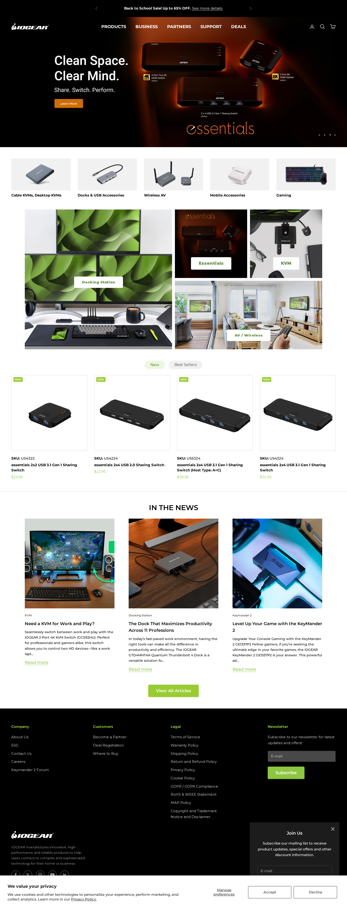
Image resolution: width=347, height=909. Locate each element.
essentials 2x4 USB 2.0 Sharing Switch (129, 465)
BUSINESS (146, 26)
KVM (28, 615)
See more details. (207, 8)
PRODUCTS (113, 26)
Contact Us (21, 753)
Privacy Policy (183, 770)
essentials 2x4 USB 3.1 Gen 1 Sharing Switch (293, 468)
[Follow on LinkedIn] (64, 874)
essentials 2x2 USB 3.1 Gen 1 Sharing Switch (44, 468)
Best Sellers (185, 365)
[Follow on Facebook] (15, 874)
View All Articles (173, 690)
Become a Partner (110, 737)
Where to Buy (105, 753)
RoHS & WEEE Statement (193, 794)
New (154, 365)
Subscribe (286, 772)
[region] (173, 82)
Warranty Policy (184, 745)
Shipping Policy (184, 753)
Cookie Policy (183, 778)
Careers (18, 761)
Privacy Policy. (84, 899)
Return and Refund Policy (194, 761)
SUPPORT (211, 26)
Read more (36, 662)
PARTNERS (179, 26)
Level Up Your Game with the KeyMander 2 (277, 627)
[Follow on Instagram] (40, 874)
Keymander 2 (242, 615)
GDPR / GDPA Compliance (194, 786)
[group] (173, 82)
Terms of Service (185, 737)
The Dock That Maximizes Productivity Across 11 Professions (170, 627)
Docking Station (140, 615)
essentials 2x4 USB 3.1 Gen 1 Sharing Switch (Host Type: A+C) (210, 468)
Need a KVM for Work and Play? (59, 623)
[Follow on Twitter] (27, 874)
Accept (269, 892)
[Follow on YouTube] (52, 874)
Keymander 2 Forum (30, 770)
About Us (19, 737)
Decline (315, 892)
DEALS (238, 26)
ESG (14, 745)
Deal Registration (108, 745)
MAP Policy (181, 802)
